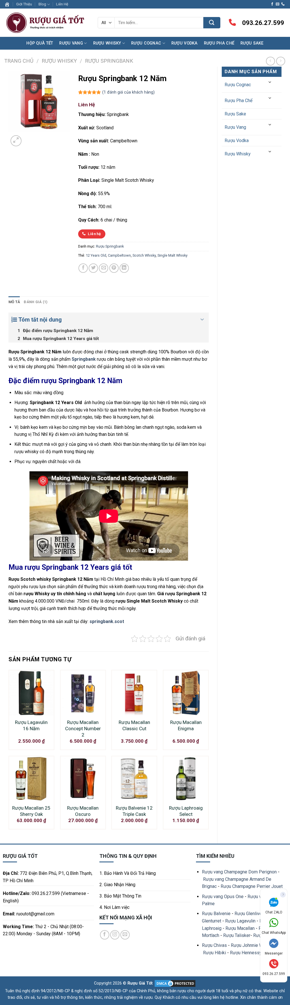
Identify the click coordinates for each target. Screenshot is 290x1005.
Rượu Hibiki (214, 952)
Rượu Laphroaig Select (186, 811)
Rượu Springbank (109, 61)
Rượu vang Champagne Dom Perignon (239, 872)
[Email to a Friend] (103, 268)
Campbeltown (119, 255)
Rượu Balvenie (216, 913)
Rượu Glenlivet (248, 913)
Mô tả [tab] (14, 302)
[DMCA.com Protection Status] (174, 983)
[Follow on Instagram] (115, 934)
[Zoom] (16, 140)
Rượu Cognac (146, 43)
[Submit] (211, 22)
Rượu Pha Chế (219, 43)
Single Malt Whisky (172, 255)
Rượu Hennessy (246, 952)
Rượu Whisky (107, 43)
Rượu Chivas (214, 945)
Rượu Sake (252, 43)
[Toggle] (270, 82)
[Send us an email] (277, 4)
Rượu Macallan (240, 928)
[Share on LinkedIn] (124, 268)
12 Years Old (96, 255)
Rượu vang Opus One (223, 896)
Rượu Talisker (236, 935)
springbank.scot (106, 621)
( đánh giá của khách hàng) (128, 92)
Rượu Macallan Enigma (186, 725)
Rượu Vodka (184, 43)
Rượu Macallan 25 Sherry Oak (31, 811)
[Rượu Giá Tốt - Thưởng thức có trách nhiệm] (46, 23)
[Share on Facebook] (83, 268)
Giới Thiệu (24, 4)
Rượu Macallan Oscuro (83, 811)
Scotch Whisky (144, 255)
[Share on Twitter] (93, 268)
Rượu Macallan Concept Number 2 (83, 728)
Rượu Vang (71, 43)
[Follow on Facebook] (272, 4)
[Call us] (283, 4)
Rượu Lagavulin (240, 921)
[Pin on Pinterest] (114, 268)
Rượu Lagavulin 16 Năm (31, 725)
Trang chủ (18, 61)
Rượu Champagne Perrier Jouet (252, 886)
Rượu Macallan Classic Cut (134, 725)
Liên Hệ (62, 4)
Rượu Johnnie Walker (252, 945)
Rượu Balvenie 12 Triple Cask (134, 811)
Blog (42, 4)
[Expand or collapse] (202, 319)
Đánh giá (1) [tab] (35, 302)
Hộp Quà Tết (39, 43)
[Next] (29, 137)
